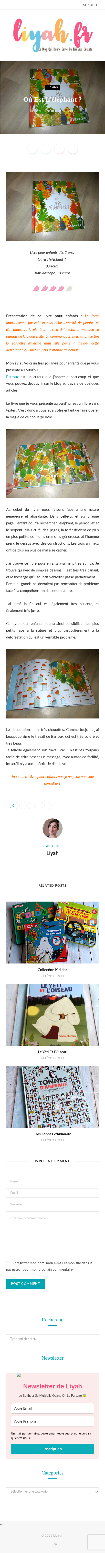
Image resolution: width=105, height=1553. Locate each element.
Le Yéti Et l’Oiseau (52, 1052)
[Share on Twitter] (46, 149)
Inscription (52, 1448)
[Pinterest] (59, 149)
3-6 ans (52, 87)
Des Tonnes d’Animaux (52, 1134)
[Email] (73, 149)
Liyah (38, 111)
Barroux (12, 377)
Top (54, 1544)
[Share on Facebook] (32, 149)
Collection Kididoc (52, 970)
